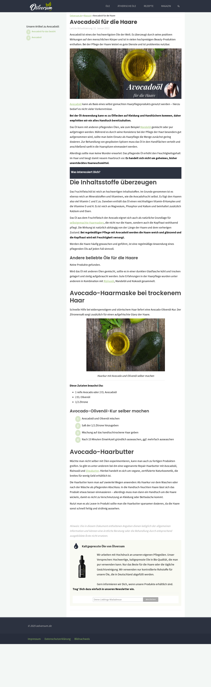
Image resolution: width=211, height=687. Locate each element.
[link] (178, 6)
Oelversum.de (76, 15)
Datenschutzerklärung (57, 639)
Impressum (34, 639)
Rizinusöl (109, 281)
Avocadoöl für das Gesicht (44, 31)
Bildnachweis (82, 639)
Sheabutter (92, 470)
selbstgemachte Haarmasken (87, 222)
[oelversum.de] (42, 6)
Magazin (87, 15)
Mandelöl (145, 127)
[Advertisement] (86, 665)
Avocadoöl (76, 104)
